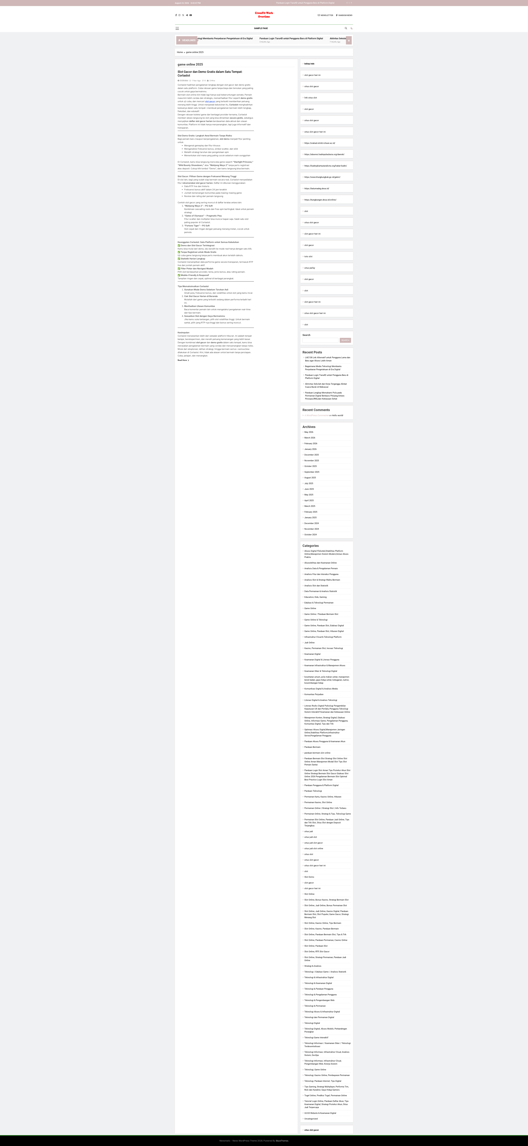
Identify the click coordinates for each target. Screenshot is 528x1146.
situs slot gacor (311, 86)
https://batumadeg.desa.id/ (316, 188)
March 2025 (309, 506)
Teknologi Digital (312, 1023)
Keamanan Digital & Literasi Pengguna (321, 659)
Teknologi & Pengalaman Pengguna (320, 994)
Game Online (310, 608)
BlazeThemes (282, 1141)
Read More (182, 360)
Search (306, 335)
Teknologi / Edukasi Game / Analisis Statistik (325, 972)
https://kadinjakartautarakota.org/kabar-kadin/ (325, 166)
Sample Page (261, 28)
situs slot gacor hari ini (315, 132)
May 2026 (308, 432)
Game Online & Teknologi (316, 620)
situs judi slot (310, 837)
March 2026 (309, 437)
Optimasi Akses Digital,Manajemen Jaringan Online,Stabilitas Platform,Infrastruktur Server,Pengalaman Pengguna (324, 732)
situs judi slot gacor (313, 843)
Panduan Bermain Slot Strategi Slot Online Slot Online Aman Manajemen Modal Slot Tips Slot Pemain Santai (325, 761)
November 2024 (311, 529)
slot (306, 211)
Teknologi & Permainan (315, 1006)
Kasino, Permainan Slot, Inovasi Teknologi (323, 648)
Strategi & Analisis (312, 966)
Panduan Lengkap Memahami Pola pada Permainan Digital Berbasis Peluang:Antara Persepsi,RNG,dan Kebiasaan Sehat (324, 395)
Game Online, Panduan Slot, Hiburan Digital (324, 631)
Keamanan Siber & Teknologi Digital (320, 671)
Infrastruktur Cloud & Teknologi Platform (323, 637)
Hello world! (337, 415)
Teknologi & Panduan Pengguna (318, 989)
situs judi (308, 831)
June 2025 (309, 489)
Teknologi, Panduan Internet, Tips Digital (322, 1081)
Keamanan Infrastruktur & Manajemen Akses (324, 665)
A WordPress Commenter (316, 415)
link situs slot (310, 97)
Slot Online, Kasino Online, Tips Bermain (322, 923)
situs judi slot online (313, 848)
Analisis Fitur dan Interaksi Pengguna (321, 574)
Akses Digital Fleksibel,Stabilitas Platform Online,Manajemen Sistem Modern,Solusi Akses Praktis (326, 554)
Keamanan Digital (312, 654)
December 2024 (311, 523)
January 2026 (310, 449)
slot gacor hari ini (312, 75)
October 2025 (310, 466)
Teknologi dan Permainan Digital (319, 1017)
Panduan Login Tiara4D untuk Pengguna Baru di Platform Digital (209, 38)
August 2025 (310, 477)
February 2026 (310, 443)
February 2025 (310, 512)
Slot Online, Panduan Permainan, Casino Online (325, 940)
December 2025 (311, 455)
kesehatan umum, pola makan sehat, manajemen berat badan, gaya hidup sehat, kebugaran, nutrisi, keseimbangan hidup (326, 680)
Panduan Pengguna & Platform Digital (321, 785)
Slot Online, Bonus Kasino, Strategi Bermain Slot (326, 900)
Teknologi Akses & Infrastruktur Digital (322, 1011)
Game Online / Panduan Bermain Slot (321, 614)
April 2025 (309, 500)
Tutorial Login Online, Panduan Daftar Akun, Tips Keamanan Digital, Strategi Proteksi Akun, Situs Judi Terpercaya (326, 1104)
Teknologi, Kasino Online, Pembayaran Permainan (327, 1075)
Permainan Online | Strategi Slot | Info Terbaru (325, 808)
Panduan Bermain (312, 747)
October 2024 (310, 534)
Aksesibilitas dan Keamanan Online (320, 563)
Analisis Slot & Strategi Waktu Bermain (322, 580)
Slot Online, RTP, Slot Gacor (316, 951)
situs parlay (309, 268)
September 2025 (311, 472)
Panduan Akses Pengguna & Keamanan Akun (324, 741)
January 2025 (310, 517)
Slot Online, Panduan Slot (316, 946)
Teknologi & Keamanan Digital (318, 983)
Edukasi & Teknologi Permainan (318, 602)
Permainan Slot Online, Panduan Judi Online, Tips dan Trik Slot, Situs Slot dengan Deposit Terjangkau (326, 822)
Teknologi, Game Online (315, 1069)
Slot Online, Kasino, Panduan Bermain (321, 928)
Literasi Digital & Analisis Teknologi (320, 700)
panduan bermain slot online (317, 753)
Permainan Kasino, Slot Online (318, 802)
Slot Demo (309, 877)
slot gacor (210, 101)
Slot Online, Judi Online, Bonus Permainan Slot (325, 905)
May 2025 (308, 494)
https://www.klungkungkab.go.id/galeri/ (322, 177)
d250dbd (184, 80)
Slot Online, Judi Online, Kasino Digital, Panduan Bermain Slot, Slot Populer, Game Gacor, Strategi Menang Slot (326, 914)
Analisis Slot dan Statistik (316, 585)
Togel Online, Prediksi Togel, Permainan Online (325, 1095)
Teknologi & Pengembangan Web (319, 1000)
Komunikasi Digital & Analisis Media (321, 688)
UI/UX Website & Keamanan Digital (320, 1113)
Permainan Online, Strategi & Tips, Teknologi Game (327, 814)
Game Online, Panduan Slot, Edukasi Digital (324, 625)
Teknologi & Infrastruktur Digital (319, 977)
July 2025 (308, 483)
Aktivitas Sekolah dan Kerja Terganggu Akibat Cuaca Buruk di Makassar (301, 3)
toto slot (308, 256)
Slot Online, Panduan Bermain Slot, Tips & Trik (325, 934)
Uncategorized (311, 1119)
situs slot (308, 854)
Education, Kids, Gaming (315, 597)
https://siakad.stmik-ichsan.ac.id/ (319, 143)
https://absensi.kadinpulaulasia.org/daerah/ (324, 154)
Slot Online (309, 894)
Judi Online (309, 642)
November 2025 (311, 460)
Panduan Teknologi (313, 791)
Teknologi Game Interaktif (316, 1037)
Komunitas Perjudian (313, 694)
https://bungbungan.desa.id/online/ (320, 200)
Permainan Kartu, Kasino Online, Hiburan (322, 797)
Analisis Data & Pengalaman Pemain (321, 568)
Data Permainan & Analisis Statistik (320, 591)
